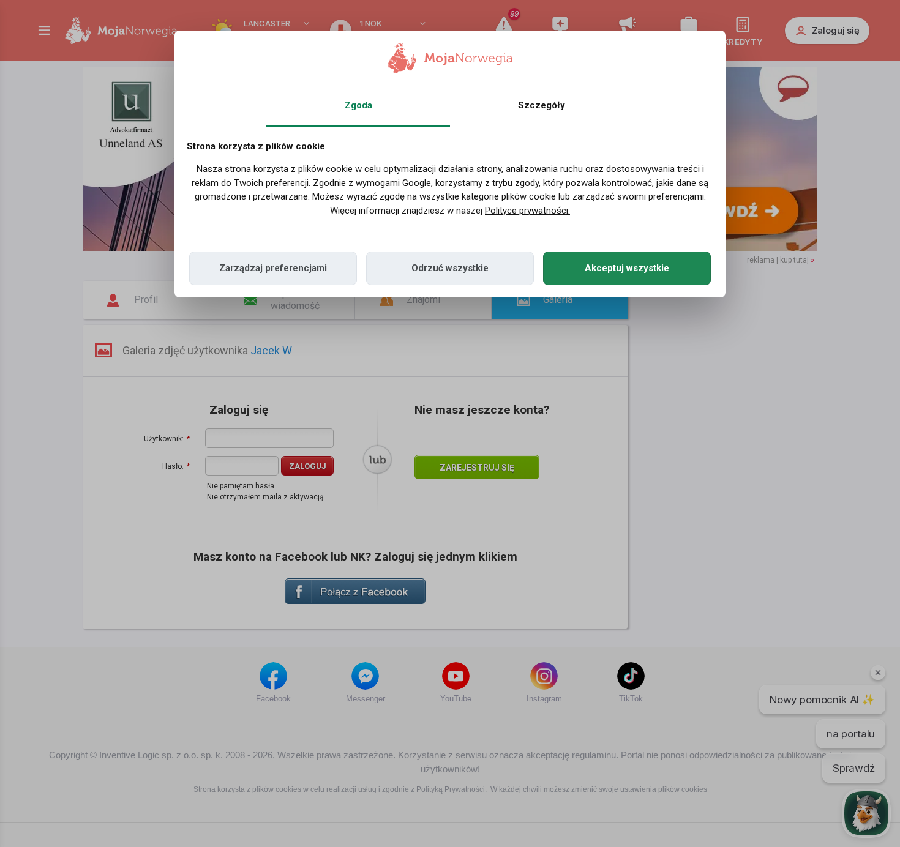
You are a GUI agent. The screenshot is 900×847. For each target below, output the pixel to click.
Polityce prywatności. (527, 210)
